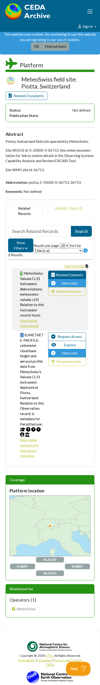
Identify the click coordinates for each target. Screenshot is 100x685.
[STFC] (50, 677)
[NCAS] (50, 646)
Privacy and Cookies (68, 660)
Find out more (55, 46)
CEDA (50, 665)
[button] (26, 96)
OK (36, 46)
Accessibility (26, 660)
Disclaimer (44, 660)
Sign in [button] (87, 26)
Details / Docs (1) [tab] (68, 208)
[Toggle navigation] (90, 11)
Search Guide (74, 266)
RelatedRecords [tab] (24, 211)
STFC (49, 656)
